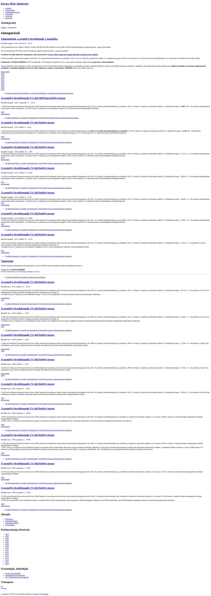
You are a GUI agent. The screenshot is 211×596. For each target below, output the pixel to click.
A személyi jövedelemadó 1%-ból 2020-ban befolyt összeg (33, 98)
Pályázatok (9, 519)
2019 (2, 76)
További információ (39, 93)
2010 (2, 327)
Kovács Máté (10, 10)
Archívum (8, 16)
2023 (2, 84)
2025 (2, 88)
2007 (2, 398)
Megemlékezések (11, 521)
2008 (2, 375)
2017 (7, 550)
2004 (2, 477)
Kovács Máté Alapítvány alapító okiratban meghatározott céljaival (73, 55)
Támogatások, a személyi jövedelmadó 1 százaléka (29, 38)
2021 (2, 80)
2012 (2, 251)
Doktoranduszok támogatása (15, 575)
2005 (2, 453)
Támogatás (9, 14)
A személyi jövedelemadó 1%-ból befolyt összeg (27, 122)
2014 (2, 203)
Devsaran (45, 594)
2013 (2, 224)
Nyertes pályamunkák (12, 573)
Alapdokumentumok (12, 12)
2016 (2, 158)
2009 (2, 351)
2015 (2, 182)
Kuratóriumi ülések (12, 523)
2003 (2, 504)
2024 (2, 86)
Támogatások (10, 525)
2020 (2, 78)
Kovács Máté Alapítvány (15, 3)
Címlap (3, 27)
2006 (2, 425)
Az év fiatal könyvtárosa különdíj (16, 577)
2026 (2, 90)
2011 (2, 300)
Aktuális (8, 8)
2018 (2, 74)
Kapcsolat (8, 18)
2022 (2, 82)
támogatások (5, 72)
